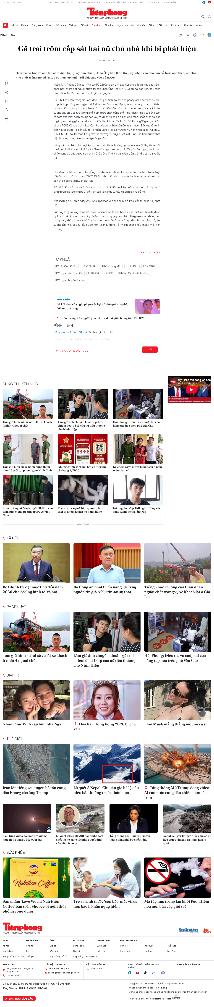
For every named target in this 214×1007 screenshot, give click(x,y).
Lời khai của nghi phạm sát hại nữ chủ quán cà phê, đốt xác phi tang (92, 306)
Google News (209, 35)
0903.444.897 (97, 968)
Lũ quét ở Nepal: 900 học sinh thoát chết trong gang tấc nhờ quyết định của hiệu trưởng (79, 839)
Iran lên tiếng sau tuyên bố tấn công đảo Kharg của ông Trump (34, 790)
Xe (132, 25)
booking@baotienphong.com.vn (63, 972)
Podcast (78, 940)
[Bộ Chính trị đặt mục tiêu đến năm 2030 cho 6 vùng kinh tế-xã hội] (36, 563)
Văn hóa (141, 25)
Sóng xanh (37, 25)
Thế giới (73, 25)
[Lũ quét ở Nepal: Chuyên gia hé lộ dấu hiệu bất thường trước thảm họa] (107, 764)
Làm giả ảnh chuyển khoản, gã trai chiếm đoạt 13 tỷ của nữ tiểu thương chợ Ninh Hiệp (81, 425)
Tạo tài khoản (80, 332)
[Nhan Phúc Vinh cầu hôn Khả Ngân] (36, 700)
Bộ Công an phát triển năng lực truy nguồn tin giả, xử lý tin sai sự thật (104, 589)
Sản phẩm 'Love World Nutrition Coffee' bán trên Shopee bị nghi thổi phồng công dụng (34, 906)
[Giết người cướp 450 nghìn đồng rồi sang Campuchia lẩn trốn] (138, 490)
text (188, 35)
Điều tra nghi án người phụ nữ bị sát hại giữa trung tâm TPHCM (102, 318)
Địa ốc (49, 25)
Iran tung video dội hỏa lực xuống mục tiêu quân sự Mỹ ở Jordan (25, 837)
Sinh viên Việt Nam (115, 2)
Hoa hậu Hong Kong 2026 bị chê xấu (104, 726)
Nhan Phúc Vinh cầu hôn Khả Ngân (33, 724)
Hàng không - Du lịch (13, 956)
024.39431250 (13, 975)
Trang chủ (5, 25)
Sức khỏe (61, 25)
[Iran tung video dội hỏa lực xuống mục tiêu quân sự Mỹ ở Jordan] (27, 818)
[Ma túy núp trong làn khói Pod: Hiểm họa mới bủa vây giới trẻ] (177, 878)
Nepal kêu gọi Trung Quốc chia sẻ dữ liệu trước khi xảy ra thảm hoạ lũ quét (187, 839)
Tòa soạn (153, 2)
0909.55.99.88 (55, 968)
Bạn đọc (171, 951)
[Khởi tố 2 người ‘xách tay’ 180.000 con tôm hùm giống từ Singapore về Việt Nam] (28, 490)
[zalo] (155, 973)
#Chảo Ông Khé (65, 266)
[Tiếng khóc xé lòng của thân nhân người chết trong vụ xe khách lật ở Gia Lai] (177, 563)
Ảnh (52, 940)
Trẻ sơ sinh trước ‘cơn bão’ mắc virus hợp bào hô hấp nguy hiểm (105, 904)
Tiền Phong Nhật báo (89, 2)
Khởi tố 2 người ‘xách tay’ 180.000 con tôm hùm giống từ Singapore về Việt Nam (28, 511)
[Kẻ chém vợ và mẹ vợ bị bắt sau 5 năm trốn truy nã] (138, 449)
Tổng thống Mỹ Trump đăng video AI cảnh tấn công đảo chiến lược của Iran (176, 792)
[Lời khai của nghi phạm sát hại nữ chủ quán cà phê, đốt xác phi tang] (147, 306)
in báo (195, 35)
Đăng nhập (60, 332)
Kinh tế (25, 25)
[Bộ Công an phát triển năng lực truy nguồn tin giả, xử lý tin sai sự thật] (107, 563)
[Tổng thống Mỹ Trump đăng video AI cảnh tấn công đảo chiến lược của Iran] (177, 764)
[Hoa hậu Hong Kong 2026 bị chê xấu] (107, 700)
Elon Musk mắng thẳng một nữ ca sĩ (175, 724)
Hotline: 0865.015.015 (61, 2)
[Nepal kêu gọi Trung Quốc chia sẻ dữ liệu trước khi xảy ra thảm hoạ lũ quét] (187, 818)
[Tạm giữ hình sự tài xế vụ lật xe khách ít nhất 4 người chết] (28, 404)
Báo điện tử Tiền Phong (107, 13)
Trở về (6, 118)
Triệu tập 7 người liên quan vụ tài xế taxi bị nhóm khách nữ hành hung (81, 509)
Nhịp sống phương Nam (85, 956)
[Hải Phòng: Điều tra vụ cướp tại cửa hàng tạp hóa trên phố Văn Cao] (138, 404)
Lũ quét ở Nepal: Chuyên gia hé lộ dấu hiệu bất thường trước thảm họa (106, 790)
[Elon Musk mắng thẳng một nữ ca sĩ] (177, 700)
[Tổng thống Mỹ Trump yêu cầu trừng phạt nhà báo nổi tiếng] (134, 818)
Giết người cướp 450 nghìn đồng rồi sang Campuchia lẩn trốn (136, 509)
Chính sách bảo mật (187, 964)
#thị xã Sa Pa (88, 266)
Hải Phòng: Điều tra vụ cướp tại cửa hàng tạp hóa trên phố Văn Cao (136, 423)
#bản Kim (132, 266)
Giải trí (152, 25)
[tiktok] (147, 973)
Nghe (6, 83)
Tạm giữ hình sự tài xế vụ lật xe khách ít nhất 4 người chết (27, 423)
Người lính (122, 25)
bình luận (202, 35)
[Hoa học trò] (207, 931)
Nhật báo (32, 940)
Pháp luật (96, 25)
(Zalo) (67, 968)
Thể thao (109, 25)
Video (199, 25)
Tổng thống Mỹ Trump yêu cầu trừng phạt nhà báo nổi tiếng (130, 837)
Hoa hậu (188, 25)
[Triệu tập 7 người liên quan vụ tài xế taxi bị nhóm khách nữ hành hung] (83, 490)
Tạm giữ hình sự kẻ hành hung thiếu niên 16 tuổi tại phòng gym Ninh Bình (27, 468)
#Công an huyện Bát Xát (70, 280)
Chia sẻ (6, 92)
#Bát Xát (93, 273)
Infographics (128, 940)
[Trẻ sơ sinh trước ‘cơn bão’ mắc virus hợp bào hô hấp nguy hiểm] (107, 878)
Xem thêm (208, 25)
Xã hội (15, 25)
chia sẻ (180, 35)
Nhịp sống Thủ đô (58, 956)
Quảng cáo (169, 2)
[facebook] (204, 2)
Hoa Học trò (137, 2)
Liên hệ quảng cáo (55, 964)
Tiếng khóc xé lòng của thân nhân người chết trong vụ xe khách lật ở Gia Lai (177, 592)
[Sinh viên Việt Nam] (188, 931)
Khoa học (176, 25)
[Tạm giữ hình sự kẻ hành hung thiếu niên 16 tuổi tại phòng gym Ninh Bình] (28, 449)
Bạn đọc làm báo (21, 998)
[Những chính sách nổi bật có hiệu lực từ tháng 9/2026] (83, 449)
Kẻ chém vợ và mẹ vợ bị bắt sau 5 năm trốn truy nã (137, 468)
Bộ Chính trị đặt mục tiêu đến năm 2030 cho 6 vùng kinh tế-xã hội (33, 589)
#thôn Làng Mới (111, 266)
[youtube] (209, 2)
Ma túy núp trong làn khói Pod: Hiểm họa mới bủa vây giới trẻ (176, 904)
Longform (103, 940)
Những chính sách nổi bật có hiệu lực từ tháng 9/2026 (82, 468)
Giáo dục (163, 25)
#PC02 (108, 273)
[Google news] (164, 973)
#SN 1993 (149, 266)
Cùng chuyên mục (20, 383)
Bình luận (6, 110)
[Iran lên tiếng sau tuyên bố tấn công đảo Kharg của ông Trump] (36, 764)
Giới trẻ (84, 25)
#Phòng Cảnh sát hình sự (133, 273)
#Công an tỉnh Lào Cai (69, 273)
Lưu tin (6, 101)
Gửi (150, 349)
